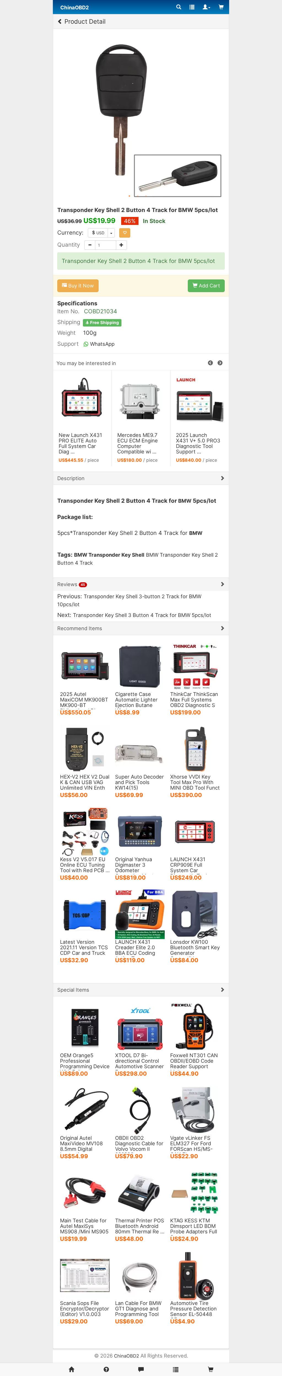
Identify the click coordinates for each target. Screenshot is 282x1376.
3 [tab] (146, 196)
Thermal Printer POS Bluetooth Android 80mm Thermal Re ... (139, 1225)
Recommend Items (79, 628)
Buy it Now (80, 286)
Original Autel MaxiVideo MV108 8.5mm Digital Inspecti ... (81, 1146)
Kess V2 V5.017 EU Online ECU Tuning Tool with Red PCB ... (85, 864)
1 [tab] (129, 196)
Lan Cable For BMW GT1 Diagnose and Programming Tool (138, 1308)
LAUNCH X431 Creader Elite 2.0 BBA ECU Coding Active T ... (135, 950)
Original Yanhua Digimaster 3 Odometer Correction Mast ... (137, 867)
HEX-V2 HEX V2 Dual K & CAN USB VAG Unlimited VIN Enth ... (84, 785)
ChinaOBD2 (126, 1356)
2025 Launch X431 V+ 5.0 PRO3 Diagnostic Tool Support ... (139, 443)
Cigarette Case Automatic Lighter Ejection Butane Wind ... (136, 702)
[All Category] (178, 7)
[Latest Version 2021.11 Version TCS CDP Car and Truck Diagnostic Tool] (85, 914)
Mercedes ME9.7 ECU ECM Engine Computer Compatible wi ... (79, 443)
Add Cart (208, 286)
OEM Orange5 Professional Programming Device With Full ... (85, 1063)
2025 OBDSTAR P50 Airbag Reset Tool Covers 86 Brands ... (197, 443)
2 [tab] (137, 196)
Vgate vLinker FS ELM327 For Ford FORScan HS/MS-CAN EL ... (191, 1146)
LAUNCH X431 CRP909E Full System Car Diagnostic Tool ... (191, 867)
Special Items (73, 990)
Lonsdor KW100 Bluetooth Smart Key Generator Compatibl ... (195, 950)
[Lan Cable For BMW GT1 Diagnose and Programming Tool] (140, 1275)
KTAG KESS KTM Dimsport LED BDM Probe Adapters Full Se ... (193, 1228)
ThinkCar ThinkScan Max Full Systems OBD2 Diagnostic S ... (194, 702)
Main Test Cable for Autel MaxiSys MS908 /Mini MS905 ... (84, 1228)
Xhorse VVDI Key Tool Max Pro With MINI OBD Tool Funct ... (195, 785)
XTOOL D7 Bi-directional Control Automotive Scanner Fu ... (139, 1063)
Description (71, 478)
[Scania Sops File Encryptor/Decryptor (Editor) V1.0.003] (85, 1275)
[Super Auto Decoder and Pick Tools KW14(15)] (140, 749)
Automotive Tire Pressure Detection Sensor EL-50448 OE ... (193, 1311)
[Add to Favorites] (124, 233)
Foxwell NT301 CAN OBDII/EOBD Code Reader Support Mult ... (194, 1063)
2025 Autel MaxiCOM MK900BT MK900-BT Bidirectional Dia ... (84, 702)
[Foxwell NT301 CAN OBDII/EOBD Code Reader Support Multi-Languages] (195, 1027)
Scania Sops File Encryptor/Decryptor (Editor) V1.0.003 (84, 1308)
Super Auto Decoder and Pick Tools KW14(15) (139, 782)
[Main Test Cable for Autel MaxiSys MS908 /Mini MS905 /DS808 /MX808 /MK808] (85, 1192)
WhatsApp (102, 344)
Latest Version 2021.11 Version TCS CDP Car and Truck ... (84, 950)
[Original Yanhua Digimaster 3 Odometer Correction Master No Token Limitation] (140, 831)
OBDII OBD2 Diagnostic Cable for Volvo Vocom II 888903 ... (139, 1146)
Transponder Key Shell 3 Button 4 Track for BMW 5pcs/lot (142, 615)
